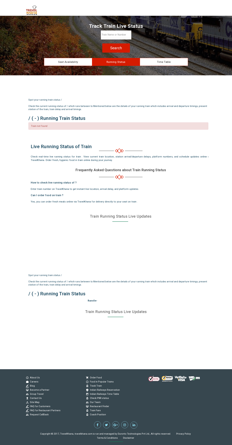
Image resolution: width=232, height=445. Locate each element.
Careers (33, 381)
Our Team (94, 402)
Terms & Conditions (107, 438)
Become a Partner (38, 390)
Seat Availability (68, 61)
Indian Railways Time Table (103, 394)
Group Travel (36, 394)
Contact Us (35, 398)
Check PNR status (98, 398)
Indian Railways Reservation (104, 390)
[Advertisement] (130, 88)
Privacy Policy (183, 434)
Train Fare (94, 410)
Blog (31, 386)
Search (116, 48)
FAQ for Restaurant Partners (44, 410)
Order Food (95, 377)
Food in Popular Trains (101, 381)
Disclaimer (128, 438)
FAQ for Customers (39, 406)
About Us (34, 377)
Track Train (95, 386)
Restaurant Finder (98, 406)
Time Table (164, 61)
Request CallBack (38, 414)
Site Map (33, 402)
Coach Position (97, 414)
